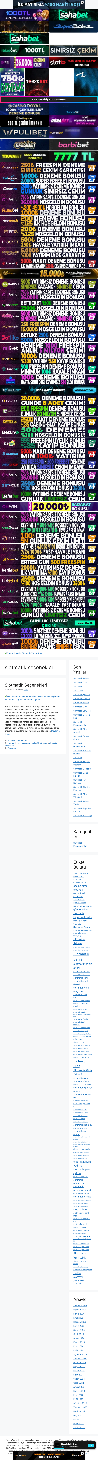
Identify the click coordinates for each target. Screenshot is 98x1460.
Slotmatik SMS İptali (83, 711)
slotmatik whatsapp (81, 1244)
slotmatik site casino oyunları (82, 1200)
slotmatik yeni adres (81, 1247)
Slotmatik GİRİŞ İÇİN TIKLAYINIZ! (49, 99)
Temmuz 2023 (80, 1407)
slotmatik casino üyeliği (80, 1031)
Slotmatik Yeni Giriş (79, 1255)
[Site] (49, 167)
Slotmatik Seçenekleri (26, 685)
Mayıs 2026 (79, 1314)
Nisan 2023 (78, 1419)
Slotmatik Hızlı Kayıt (82, 815)
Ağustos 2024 (80, 1354)
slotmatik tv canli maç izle (81, 1220)
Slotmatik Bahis (81, 956)
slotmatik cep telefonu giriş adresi (82, 1037)
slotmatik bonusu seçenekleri (19, 743)
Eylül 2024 (78, 1350)
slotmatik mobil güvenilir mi (81, 1142)
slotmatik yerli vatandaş (80, 1267)
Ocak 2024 (78, 1383)
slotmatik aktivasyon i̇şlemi (81, 947)
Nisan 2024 (78, 1371)
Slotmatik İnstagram (82, 1269)
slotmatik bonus (81, 971)
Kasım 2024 (79, 1342)
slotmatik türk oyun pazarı (81, 1230)
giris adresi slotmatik (79, 895)
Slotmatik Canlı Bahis (80, 996)
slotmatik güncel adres (82, 1084)
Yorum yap (12, 748)
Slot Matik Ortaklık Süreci (81, 1152)
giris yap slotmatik (82, 906)
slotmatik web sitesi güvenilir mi (82, 1240)
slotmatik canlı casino (81, 1001)
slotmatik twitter (79, 1227)
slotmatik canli (80, 977)
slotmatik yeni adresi (81, 1250)
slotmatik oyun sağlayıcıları (81, 1155)
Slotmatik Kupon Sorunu (80, 1128)
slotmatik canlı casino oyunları (81, 1004)
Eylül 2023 (78, 1399)
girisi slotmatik (78, 900)
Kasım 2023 (79, 1391)
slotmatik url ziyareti (79, 1233)
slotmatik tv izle (80, 1224)
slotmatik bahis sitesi (82, 965)
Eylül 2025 (78, 1318)
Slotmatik (77, 686)
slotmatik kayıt (79, 1119)
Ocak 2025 (78, 1334)
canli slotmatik (80, 882)
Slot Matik (78, 690)
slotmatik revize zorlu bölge (81, 1193)
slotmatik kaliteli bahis (80, 1110)
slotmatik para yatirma (82, 1163)
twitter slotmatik (78, 1275)
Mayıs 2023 (79, 1415)
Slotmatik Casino (81, 1019)
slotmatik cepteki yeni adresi (82, 1034)
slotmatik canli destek (80, 983)
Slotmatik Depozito (82, 769)
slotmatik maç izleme (80, 1133)
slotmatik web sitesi (82, 1236)
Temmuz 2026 (80, 1305)
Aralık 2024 (78, 1338)
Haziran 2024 (79, 1362)
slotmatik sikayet (82, 1196)
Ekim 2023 (78, 1395)
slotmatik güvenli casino (80, 1100)
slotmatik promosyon (79, 1181)
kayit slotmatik (82, 917)
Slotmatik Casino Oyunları (79, 1023)
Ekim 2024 (78, 1346)
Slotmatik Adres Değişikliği (79, 934)
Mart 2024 (78, 1375)
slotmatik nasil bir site (81, 1149)
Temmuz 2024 (80, 1358)
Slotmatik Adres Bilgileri (82, 930)
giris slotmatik (79, 902)
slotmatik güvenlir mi (40, 743)
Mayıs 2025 (78, 1326)
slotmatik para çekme (81, 1171)
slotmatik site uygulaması (81, 1206)
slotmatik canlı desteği (80, 1009)
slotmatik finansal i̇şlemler (81, 1051)
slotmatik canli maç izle (81, 989)
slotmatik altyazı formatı (80, 950)
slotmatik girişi (80, 1078)
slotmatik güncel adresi (82, 1089)
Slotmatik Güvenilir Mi (82, 1096)
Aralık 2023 (78, 1387)
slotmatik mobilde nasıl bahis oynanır (82, 1138)
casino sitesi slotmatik (80, 887)
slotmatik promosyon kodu (82, 1188)
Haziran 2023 (79, 1411)
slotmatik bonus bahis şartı (81, 975)
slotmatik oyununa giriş (80, 1158)
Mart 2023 (78, 1423)
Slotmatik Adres (81, 927)
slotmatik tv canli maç (81, 1214)
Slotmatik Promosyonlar (17, 740)
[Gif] (49, 274)
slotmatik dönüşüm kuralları (81, 1045)
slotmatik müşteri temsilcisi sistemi (81, 1145)
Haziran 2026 (79, 1310)
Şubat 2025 (79, 1330)
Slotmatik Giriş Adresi (82, 1072)
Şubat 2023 (79, 1427)
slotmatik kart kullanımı (80, 1116)
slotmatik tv (80, 1209)
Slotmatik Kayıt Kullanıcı (80, 1122)
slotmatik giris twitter (81, 1057)
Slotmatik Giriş (80, 682)
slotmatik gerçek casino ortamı (82, 1054)
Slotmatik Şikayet (81, 694)
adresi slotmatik (80, 873)
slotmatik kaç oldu (82, 1124)
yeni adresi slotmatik (78, 1282)
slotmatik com (78, 1042)
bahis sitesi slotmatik (78, 878)
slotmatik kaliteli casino (80, 1113)
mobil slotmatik (80, 921)
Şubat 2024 (79, 1379)
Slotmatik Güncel (81, 698)
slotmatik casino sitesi (81, 1028)
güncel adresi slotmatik (81, 911)
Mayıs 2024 (79, 1366)
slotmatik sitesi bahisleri (80, 1203)
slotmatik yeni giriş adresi (80, 1262)
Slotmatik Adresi (81, 678)
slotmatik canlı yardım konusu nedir (82, 1015)
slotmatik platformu (80, 1177)
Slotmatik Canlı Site (80, 1012)
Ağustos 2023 (80, 1403)
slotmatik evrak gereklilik (81, 1048)
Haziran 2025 (79, 1322)
